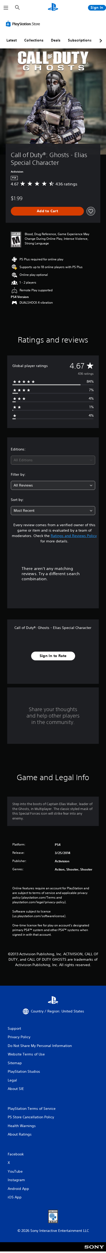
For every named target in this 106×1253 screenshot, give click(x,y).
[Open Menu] (6, 7)
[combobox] (53, 460)
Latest (11, 40)
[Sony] (94, 1250)
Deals (55, 40)
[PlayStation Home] (53, 8)
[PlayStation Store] (24, 24)
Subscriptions (80, 40)
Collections (33, 40)
